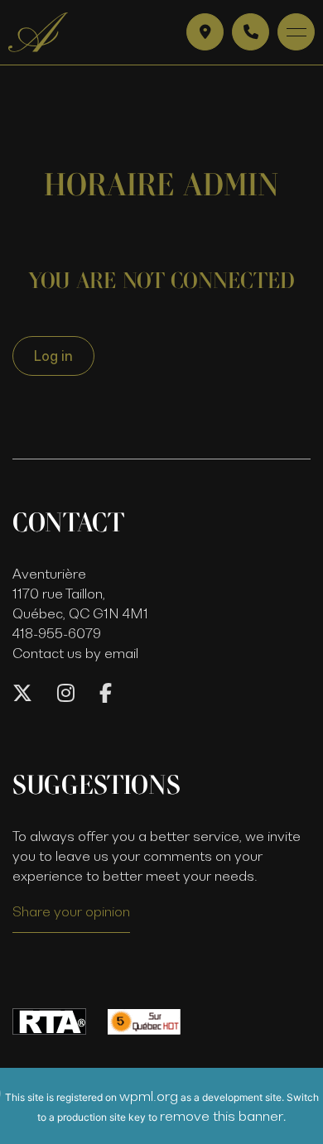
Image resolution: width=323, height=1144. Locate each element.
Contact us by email (75, 653)
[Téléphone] (250, 31)
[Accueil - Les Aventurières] (38, 32)
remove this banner (221, 1116)
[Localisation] (205, 31)
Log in (53, 356)
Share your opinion (71, 911)
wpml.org (148, 1096)
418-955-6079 (56, 633)
